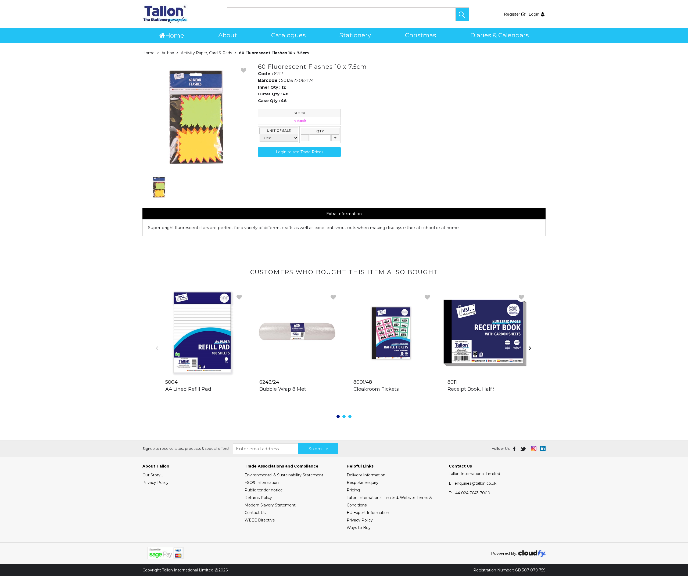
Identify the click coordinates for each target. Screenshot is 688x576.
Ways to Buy (359, 527)
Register (512, 14)
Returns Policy (258, 497)
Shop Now (203, 400)
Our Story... (152, 475)
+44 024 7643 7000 (469, 493)
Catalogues (288, 35)
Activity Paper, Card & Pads (206, 52)
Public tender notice (264, 490)
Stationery (355, 35)
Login (534, 14)
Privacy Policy (155, 482)
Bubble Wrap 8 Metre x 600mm (297, 389)
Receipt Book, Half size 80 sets (484, 389)
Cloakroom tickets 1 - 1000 (385, 389)
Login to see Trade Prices (299, 152)
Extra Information (344, 213)
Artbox (168, 52)
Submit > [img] (318, 448)
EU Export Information (368, 512)
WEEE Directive (260, 520)
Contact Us (255, 512)
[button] (462, 14)
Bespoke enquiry (362, 482)
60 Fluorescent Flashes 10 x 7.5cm (274, 52)
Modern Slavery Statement (270, 505)
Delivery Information (366, 475)
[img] (514, 448)
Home (174, 35)
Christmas (420, 35)
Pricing (353, 490)
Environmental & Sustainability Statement (284, 475)
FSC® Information (262, 482)
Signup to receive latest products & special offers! (185, 448)
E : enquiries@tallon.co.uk (472, 483)
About (227, 35)
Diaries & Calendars (499, 35)
